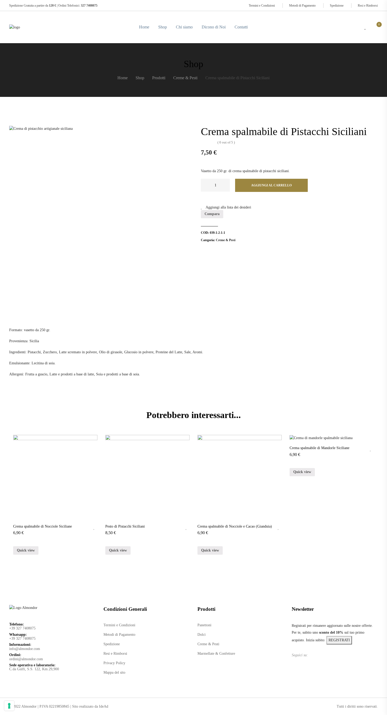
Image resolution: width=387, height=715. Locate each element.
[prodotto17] (97, 217)
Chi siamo (184, 27)
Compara (212, 214)
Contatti (241, 27)
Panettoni (204, 625)
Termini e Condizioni (262, 5)
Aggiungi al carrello (271, 185)
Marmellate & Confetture (216, 654)
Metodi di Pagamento (302, 5)
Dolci (201, 635)
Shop (162, 27)
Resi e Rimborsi (368, 5)
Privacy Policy (114, 663)
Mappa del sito (114, 672)
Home (144, 27)
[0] (376, 27)
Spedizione (337, 5)
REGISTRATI (339, 640)
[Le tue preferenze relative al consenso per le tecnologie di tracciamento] (9, 706)
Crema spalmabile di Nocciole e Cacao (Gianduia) (234, 526)
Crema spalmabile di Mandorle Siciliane (319, 448)
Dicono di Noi (214, 27)
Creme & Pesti (225, 240)
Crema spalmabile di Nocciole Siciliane (42, 526)
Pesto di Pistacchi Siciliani (125, 526)
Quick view (26, 550)
